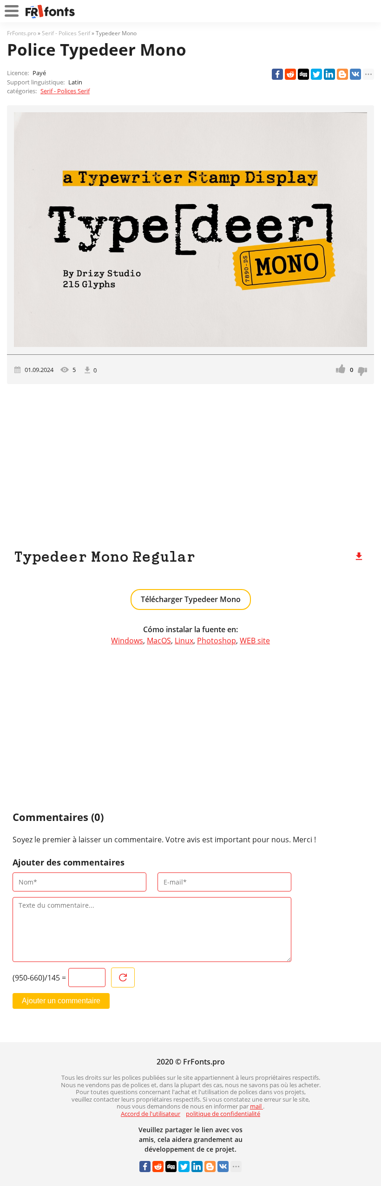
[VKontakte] (355, 74)
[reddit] (290, 74)
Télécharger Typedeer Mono (191, 599)
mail (256, 1106)
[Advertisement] (190, 463)
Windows (127, 640)
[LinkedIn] (329, 74)
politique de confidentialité (223, 1113)
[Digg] (303, 74)
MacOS (159, 640)
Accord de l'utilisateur (150, 1113)
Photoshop (216, 640)
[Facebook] (277, 74)
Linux (184, 640)
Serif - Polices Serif (65, 91)
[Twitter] (316, 74)
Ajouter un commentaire (61, 1001)
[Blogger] (342, 74)
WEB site (255, 640)
